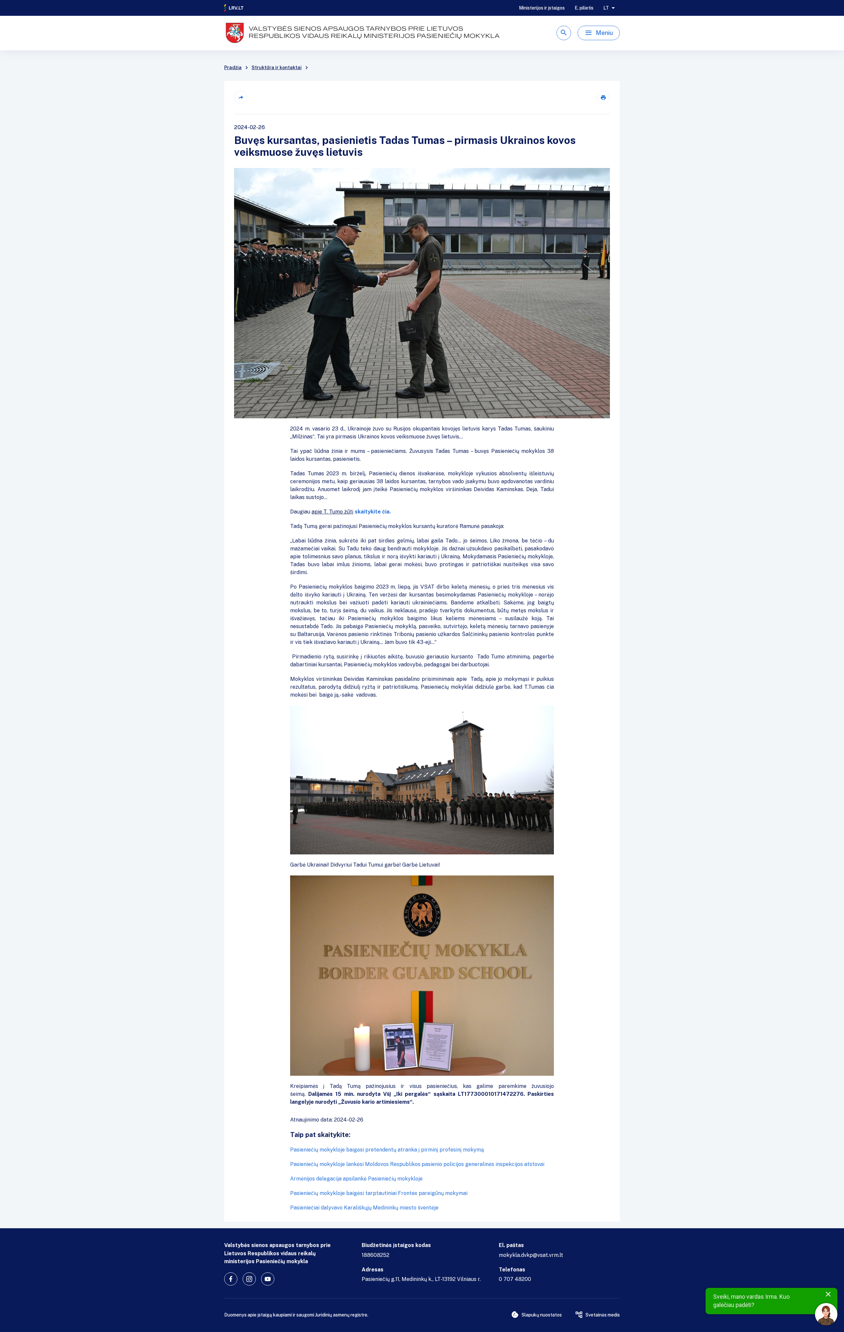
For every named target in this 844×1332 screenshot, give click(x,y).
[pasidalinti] (240, 97)
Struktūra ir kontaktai (277, 67)
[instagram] (249, 1279)
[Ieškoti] (564, 33)
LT (606, 8)
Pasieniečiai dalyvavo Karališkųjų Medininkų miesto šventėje (364, 1208)
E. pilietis (584, 8)
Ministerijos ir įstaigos (542, 8)
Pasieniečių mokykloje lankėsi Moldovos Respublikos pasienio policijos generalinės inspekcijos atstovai (417, 1164)
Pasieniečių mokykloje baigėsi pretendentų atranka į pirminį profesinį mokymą (387, 1150)
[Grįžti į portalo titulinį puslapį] (234, 8)
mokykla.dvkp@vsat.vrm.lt (531, 1255)
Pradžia (233, 67)
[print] (603, 97)
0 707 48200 (515, 1279)
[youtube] (267, 1279)
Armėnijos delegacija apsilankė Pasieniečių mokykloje (356, 1179)
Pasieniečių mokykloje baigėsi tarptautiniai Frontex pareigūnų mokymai (378, 1193)
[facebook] (230, 1279)
